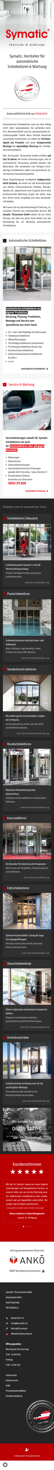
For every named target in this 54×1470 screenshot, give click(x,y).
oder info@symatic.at (27, 1137)
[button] (23, 1226)
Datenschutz (12, 1380)
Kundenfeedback (14, 1396)
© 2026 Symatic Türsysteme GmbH (27, 1456)
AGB (8, 1385)
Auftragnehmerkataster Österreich (27, 1250)
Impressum (11, 1375)
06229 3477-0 (27, 1128)
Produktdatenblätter (16, 1390)
